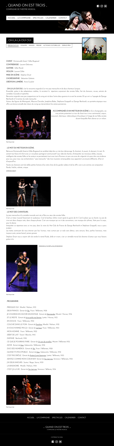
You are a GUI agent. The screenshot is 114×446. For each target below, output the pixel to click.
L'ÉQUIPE (24, 45)
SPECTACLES (38, 18)
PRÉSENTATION (13, 45)
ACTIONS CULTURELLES (51, 45)
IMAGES (31, 45)
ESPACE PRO (66, 45)
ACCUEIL (11, 18)
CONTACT (63, 18)
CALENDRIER (51, 18)
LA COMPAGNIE (24, 18)
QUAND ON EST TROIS (26, 5)
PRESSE (38, 45)
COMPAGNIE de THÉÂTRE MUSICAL (20, 9)
